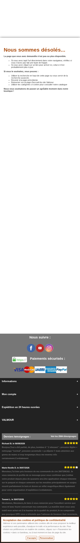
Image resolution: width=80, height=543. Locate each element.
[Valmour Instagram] (48, 348)
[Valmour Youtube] (40, 348)
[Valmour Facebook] (31, 348)
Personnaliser (46, 538)
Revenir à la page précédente (24, 80)
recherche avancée (20, 78)
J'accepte (31, 538)
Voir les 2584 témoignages (63, 436)
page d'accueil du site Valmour (39, 82)
